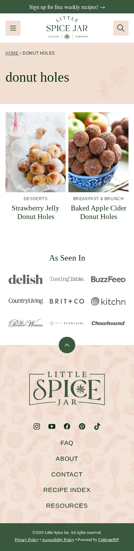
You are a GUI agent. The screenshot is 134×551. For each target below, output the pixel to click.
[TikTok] (97, 426)
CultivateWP (108, 539)
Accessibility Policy (58, 539)
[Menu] (13, 28)
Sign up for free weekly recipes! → (67, 6)
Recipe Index (67, 489)
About (67, 458)
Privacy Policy (26, 539)
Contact (67, 474)
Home (12, 53)
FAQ (67, 442)
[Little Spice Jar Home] (67, 28)
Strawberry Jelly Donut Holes (35, 212)
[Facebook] (67, 426)
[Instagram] (36, 426)
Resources (67, 505)
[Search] (121, 28)
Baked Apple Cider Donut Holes (98, 212)
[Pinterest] (82, 426)
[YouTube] (51, 426)
